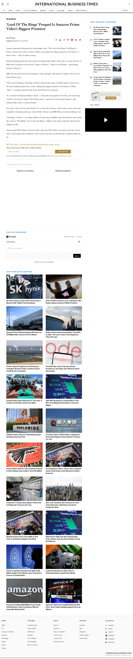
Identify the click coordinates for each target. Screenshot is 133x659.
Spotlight (30, 635)
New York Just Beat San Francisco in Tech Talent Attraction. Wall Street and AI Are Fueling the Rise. (62, 505)
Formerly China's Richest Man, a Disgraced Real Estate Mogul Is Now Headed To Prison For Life (63, 437)
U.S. (4, 10)
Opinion (70, 10)
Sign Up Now (111, 98)
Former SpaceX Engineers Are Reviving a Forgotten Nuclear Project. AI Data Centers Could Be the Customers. (23, 369)
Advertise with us (59, 641)
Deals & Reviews (81, 10)
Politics (18, 10)
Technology (61, 10)
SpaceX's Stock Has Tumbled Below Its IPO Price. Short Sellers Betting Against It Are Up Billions (63, 607)
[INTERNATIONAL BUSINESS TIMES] (66, 4)
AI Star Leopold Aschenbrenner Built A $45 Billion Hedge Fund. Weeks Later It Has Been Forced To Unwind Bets (24, 573)
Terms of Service (55, 156)
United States (83, 638)
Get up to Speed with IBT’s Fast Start (109, 93)
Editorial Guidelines (63, 171)
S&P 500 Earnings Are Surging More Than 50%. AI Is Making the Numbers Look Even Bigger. (62, 403)
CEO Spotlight (32, 641)
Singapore (82, 632)
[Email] (76, 40)
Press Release (32, 638)
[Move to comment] (80, 40)
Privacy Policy (67, 156)
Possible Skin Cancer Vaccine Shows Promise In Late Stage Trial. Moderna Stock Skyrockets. (62, 369)
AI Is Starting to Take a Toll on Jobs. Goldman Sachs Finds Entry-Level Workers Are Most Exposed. (63, 471)
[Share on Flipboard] (68, 40)
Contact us (57, 628)
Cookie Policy (58, 638)
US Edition (125, 10)
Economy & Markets (30, 10)
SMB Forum (31, 632)
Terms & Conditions (59, 632)
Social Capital (32, 628)
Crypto (51, 10)
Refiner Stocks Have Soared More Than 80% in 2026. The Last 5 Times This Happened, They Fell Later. (63, 335)
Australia (82, 625)
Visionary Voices (33, 625)
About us (56, 625)
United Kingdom (84, 635)
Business (43, 10)
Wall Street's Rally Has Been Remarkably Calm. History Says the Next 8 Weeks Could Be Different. (63, 539)
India (80, 628)
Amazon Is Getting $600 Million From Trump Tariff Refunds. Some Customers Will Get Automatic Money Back (23, 607)
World (11, 10)
